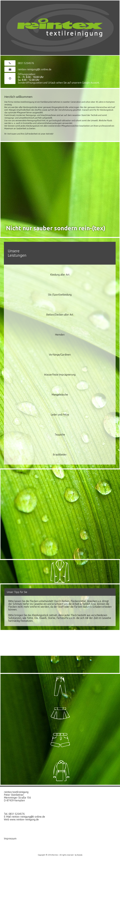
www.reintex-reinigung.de (24, 819)
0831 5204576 (26, 63)
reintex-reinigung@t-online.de (34, 69)
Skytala (79, 855)
